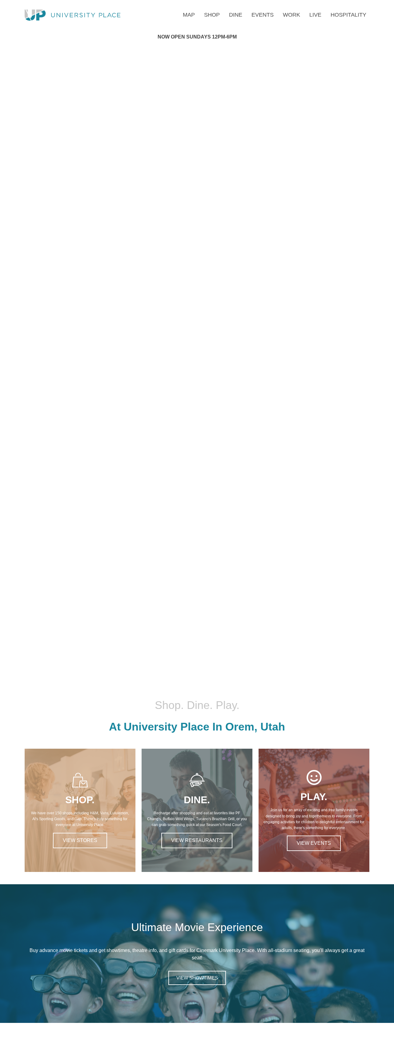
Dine (235, 15)
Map (189, 15)
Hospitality (348, 15)
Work (291, 15)
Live (315, 15)
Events (262, 15)
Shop (212, 15)
